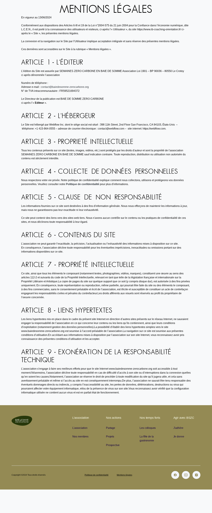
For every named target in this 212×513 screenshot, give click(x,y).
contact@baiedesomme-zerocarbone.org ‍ (65, 87)
